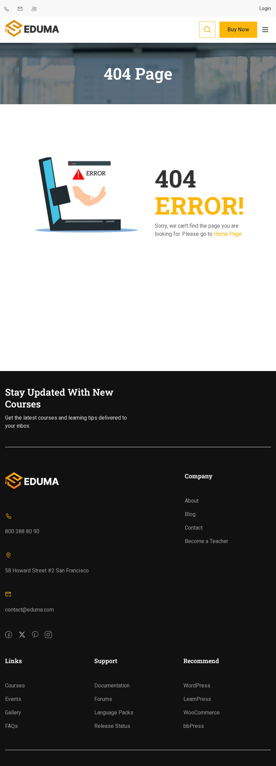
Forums (103, 699)
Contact (194, 527)
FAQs (11, 726)
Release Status (112, 726)
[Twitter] (22, 630)
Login (265, 8)
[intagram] (48, 630)
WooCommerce (201, 712)
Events (13, 699)
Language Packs (113, 712)
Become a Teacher (206, 541)
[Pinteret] (35, 630)
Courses (15, 685)
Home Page (228, 234)
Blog (190, 514)
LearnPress (197, 699)
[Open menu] (266, 30)
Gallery (13, 712)
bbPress (193, 726)
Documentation (112, 685)
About (192, 501)
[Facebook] (8, 630)
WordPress (196, 685)
